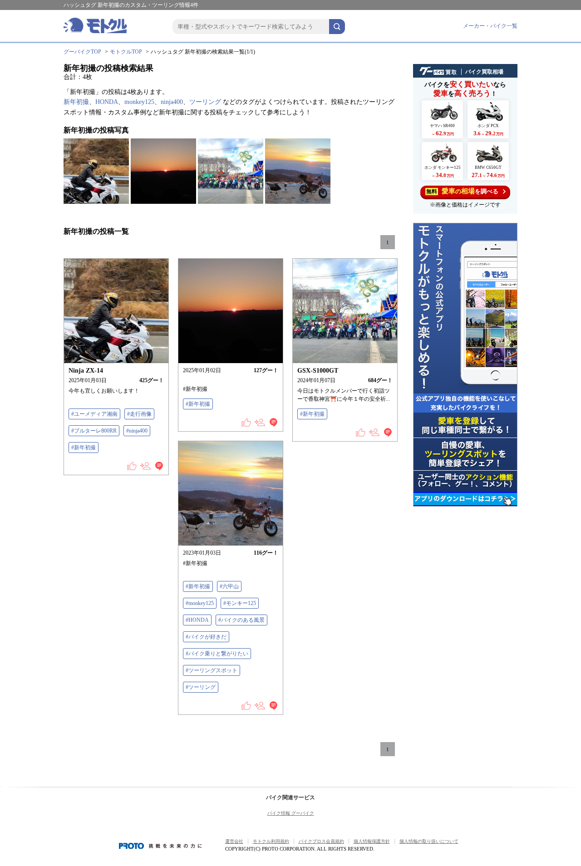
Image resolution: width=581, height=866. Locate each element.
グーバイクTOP (82, 52)
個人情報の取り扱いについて (428, 841)
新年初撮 (76, 101)
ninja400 (172, 101)
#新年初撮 (83, 447)
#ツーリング (201, 687)
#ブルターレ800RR (94, 431)
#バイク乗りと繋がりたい (217, 653)
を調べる (462, 191)
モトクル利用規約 (271, 841)
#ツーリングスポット (211, 670)
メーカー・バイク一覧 (490, 26)
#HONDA (197, 620)
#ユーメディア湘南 (94, 414)
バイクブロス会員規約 (321, 841)
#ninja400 (137, 431)
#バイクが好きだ (206, 637)
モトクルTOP (126, 52)
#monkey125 (200, 603)
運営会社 (234, 841)
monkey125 (139, 101)
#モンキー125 (239, 603)
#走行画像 (139, 414)
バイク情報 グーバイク (290, 813)
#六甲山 (229, 586)
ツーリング (205, 101)
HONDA (106, 101)
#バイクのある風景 (241, 620)
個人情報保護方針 (372, 841)
